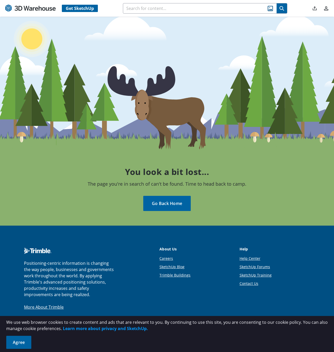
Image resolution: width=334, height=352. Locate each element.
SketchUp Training (256, 275)
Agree (19, 342)
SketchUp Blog (171, 266)
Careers (166, 258)
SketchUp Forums (255, 266)
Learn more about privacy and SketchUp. (105, 328)
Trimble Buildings (174, 275)
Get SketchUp (80, 8)
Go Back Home (167, 203)
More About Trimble (44, 307)
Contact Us (249, 283)
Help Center (250, 258)
